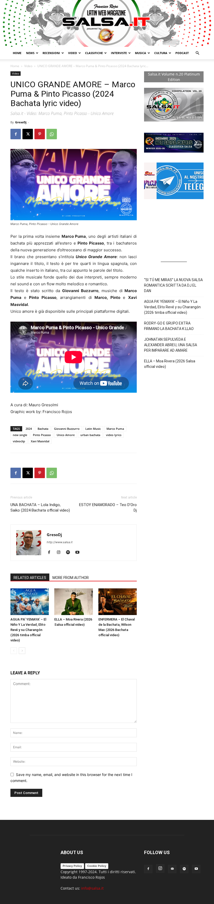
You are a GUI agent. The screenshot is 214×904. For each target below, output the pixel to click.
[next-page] (22, 650)
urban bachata (90, 435)
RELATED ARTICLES (30, 578)
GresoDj (20, 122)
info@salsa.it (92, 888)
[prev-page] (13, 650)
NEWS (30, 53)
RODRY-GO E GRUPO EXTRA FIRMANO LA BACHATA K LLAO (169, 326)
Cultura (160, 53)
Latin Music (93, 429)
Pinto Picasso (42, 435)
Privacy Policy (72, 866)
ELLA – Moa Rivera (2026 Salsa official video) (169, 364)
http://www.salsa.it (60, 542)
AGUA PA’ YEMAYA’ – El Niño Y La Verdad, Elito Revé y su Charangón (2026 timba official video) (28, 629)
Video (72, 53)
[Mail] (172, 869)
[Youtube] (79, 552)
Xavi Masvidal (40, 441)
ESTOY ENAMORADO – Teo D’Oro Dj (108, 507)
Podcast (182, 53)
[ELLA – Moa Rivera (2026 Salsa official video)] (73, 601)
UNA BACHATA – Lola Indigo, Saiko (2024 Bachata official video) (40, 507)
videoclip (19, 441)
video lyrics (113, 435)
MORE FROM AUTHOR (70, 578)
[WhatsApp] (51, 134)
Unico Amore (66, 435)
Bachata (43, 429)
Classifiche (94, 53)
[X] (27, 134)
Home (17, 53)
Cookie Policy (96, 866)
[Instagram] (60, 552)
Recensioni (51, 53)
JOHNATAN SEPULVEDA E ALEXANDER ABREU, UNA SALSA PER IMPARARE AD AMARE (170, 344)
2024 (29, 429)
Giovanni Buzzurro (67, 429)
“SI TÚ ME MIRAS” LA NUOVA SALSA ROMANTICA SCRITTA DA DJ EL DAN (173, 285)
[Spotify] (70, 552)
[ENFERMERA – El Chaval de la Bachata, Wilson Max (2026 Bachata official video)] (117, 601)
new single (20, 435)
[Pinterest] (39, 134)
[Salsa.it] (107, 23)
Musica (140, 53)
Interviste (119, 53)
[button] (197, 53)
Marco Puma (115, 429)
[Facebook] (15, 134)
